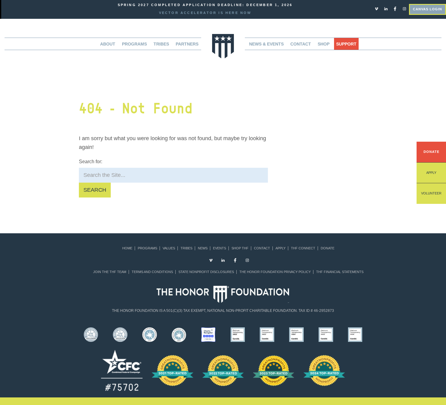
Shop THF (239, 248)
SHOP (323, 44)
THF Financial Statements (339, 272)
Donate (431, 152)
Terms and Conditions (152, 272)
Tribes (161, 44)
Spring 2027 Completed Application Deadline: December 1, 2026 (205, 5)
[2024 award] (324, 370)
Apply (431, 172)
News (203, 248)
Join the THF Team (109, 272)
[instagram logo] (404, 8)
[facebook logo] (395, 8)
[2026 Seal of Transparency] (355, 334)
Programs (147, 248)
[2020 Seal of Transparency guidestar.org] (150, 334)
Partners (187, 44)
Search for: (90, 161)
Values (169, 248)
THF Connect (303, 248)
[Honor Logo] (223, 45)
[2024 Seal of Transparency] (296, 334)
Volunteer (431, 193)
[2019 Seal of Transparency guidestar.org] (120, 334)
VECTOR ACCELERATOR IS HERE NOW (205, 13)
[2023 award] (273, 370)
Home (127, 248)
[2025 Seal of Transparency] (326, 334)
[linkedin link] (386, 8)
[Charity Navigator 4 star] (208, 334)
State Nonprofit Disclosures (206, 272)
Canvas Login (427, 9)
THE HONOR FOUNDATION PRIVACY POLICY (275, 272)
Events (219, 248)
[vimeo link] (376, 8)
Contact (300, 44)
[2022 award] (223, 370)
